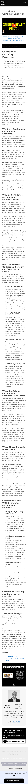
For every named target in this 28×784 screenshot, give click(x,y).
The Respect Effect (12, 656)
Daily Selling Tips (13, 765)
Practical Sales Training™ (11, 37)
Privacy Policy (5, 758)
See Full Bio (17, 722)
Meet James (22, 765)
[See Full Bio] (22, 722)
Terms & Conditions (16, 758)
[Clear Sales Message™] (3, 3)
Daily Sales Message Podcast (9, 763)
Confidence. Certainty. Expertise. (14, 40)
